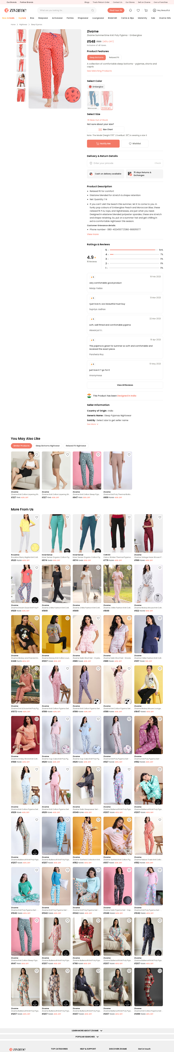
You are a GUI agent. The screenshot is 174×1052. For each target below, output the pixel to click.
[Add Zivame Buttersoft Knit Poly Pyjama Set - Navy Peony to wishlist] (160, 920)
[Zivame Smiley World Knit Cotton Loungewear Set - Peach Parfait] (25, 735)
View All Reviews (125, 385)
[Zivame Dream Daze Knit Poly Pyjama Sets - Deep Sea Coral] (25, 584)
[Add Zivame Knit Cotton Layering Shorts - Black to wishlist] (37, 454)
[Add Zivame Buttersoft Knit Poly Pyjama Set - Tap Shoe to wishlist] (98, 920)
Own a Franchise (161, 2)
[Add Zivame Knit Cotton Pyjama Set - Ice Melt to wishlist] (37, 769)
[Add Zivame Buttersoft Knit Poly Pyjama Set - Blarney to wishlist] (160, 769)
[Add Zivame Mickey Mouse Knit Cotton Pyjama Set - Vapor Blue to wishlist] (160, 567)
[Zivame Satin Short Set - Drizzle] (117, 634)
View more (93, 234)
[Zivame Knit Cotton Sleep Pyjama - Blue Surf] (87, 470)
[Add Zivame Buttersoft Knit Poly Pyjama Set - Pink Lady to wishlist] (129, 769)
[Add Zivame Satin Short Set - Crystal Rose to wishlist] (98, 618)
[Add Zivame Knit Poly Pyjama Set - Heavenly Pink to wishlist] (129, 719)
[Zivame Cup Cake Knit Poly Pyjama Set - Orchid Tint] (87, 735)
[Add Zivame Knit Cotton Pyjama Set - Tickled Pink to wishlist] (67, 668)
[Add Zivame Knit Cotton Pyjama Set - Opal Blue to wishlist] (98, 1021)
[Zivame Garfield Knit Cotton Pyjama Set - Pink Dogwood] (117, 836)
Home (13, 25)
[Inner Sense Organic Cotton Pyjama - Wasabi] (56, 533)
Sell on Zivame (144, 2)
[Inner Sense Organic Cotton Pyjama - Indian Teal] (87, 533)
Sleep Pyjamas (36, 25)
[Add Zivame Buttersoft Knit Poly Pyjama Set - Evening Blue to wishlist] (98, 971)
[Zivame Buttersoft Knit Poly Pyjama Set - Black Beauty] (117, 987)
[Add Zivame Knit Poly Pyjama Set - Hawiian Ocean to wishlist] (67, 870)
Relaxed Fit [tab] (114, 57)
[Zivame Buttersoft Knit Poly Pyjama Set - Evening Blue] (87, 987)
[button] (92, 10)
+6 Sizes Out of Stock (97, 120)
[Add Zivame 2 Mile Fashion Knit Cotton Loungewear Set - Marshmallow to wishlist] (98, 567)
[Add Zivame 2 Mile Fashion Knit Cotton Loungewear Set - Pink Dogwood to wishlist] (129, 567)
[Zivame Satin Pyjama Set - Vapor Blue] (117, 886)
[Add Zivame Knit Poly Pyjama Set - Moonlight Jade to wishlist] (98, 870)
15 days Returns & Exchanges (142, 174)
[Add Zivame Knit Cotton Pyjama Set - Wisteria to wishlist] (98, 668)
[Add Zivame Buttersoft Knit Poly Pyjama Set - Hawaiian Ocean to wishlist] (67, 820)
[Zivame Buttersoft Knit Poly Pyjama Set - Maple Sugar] (56, 987)
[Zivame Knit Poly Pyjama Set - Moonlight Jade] (87, 886)
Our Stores (130, 2)
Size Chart (108, 129)
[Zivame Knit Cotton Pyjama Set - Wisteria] (87, 684)
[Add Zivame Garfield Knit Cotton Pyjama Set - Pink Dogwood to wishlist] (129, 820)
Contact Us (117, 2)
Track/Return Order (101, 2)
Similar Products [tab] (21, 445)
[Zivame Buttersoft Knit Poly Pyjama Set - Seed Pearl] (117, 937)
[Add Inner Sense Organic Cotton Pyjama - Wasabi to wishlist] (67, 517)
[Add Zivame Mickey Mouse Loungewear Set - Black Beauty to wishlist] (160, 668)
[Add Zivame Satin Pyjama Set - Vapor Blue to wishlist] (129, 870)
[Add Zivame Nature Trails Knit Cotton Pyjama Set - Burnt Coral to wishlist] (160, 820)
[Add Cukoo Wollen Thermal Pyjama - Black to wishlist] (129, 517)
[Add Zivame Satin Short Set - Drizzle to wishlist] (129, 618)
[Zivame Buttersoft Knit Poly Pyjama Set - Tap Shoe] (87, 937)
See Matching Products (99, 70)
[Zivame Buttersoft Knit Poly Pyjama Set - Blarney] (148, 785)
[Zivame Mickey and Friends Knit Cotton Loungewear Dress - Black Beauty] (25, 634)
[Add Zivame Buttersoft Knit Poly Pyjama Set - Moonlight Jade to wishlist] (37, 820)
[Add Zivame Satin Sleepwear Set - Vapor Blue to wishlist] (98, 769)
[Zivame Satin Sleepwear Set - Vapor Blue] (87, 785)
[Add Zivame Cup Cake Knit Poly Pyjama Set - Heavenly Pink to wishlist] (67, 719)
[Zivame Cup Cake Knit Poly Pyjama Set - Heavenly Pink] (56, 735)
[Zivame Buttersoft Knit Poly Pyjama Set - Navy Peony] (148, 937)
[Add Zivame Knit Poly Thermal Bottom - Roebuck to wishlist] (129, 454)
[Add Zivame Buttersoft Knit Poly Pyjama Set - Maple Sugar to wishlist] (67, 971)
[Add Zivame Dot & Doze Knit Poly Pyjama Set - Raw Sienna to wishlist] (37, 668)
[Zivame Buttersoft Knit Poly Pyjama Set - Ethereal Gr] (25, 987)
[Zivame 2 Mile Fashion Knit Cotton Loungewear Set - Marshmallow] (87, 584)
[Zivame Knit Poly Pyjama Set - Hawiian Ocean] (56, 886)
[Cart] (146, 10)
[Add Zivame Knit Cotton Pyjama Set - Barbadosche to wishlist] (160, 971)
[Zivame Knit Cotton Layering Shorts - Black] (25, 470)
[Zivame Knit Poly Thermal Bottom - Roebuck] (117, 470)
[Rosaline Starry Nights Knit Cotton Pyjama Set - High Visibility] (25, 533)
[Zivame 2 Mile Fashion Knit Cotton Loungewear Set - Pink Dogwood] (117, 584)
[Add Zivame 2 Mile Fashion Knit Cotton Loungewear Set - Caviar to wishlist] (67, 567)
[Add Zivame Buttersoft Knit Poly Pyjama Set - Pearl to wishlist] (67, 920)
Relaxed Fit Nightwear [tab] (76, 445)
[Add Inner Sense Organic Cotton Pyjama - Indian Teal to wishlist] (98, 517)
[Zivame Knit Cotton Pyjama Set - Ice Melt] (25, 785)
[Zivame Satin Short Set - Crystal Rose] (87, 634)
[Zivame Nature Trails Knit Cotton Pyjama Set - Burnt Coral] (148, 836)
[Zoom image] (55, 69)
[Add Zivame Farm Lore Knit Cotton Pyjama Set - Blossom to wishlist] (67, 1021)
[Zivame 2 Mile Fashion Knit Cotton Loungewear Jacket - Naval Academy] (148, 634)
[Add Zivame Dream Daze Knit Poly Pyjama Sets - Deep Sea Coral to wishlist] (37, 567)
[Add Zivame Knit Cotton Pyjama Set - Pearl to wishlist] (129, 668)
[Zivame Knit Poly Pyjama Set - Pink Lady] (148, 886)
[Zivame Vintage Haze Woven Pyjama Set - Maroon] (148, 533)
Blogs (87, 2)
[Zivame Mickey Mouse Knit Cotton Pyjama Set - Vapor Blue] (148, 584)
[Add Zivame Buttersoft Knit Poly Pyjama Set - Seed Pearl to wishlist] (129, 920)
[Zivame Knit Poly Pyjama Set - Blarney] (25, 886)
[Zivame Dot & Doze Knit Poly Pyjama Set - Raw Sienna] (25, 684)
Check (158, 163)
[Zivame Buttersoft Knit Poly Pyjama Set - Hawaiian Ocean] (56, 836)
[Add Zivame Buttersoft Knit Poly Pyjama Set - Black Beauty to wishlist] (129, 971)
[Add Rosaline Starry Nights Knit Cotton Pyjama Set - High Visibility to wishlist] (37, 517)
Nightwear (23, 25)
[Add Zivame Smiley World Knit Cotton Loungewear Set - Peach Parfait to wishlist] (37, 719)
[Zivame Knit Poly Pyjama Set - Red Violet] (148, 735)
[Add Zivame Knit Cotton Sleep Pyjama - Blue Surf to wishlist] (98, 454)
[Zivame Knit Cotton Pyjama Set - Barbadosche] (148, 987)
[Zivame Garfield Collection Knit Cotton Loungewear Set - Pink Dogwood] (87, 836)
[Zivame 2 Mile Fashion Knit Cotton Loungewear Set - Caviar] (56, 584)
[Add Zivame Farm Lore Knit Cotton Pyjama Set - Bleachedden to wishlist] (37, 1021)
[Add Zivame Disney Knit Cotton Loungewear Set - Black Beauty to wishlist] (67, 618)
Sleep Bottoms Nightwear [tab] (48, 445)
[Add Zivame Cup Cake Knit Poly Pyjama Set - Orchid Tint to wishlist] (98, 719)
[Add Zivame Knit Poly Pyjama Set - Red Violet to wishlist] (160, 719)
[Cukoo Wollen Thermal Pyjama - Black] (117, 533)
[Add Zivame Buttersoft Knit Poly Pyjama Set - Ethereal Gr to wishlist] (37, 971)
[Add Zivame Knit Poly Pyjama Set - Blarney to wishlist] (37, 870)
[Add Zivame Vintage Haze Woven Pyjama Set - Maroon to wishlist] (160, 517)
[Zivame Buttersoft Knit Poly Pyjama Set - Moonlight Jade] (25, 836)
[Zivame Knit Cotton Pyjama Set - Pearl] (117, 684)
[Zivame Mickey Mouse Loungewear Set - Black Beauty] (148, 684)
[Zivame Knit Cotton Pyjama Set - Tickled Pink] (56, 684)
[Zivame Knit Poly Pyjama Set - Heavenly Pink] (117, 735)
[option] (21, 36)
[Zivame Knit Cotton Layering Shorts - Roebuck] (56, 470)
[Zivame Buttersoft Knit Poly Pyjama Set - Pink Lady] (117, 785)
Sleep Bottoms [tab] (96, 57)
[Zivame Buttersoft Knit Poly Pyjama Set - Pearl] (56, 937)
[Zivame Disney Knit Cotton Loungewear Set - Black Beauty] (56, 634)
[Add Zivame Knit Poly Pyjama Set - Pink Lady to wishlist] (160, 870)
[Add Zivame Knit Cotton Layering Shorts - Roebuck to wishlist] (67, 454)
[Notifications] (130, 10)
